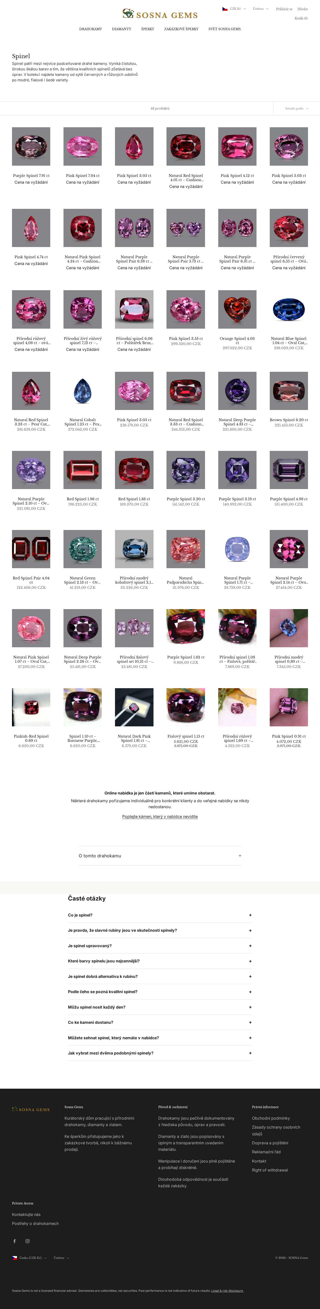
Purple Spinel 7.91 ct (31, 176)
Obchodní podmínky (271, 1118)
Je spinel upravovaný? (90, 945)
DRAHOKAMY (90, 29)
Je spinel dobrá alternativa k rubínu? (103, 976)
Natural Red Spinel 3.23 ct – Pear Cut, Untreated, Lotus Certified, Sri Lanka (31, 422)
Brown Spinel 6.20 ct (289, 420)
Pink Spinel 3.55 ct (186, 339)
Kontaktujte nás (26, 1214)
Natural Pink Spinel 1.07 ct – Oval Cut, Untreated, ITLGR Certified (31, 659)
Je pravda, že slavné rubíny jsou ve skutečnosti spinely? (122, 930)
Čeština (258, 8)
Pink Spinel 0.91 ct (289, 736)
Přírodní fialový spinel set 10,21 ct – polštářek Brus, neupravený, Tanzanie (134, 659)
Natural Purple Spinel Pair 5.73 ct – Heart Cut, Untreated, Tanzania (186, 259)
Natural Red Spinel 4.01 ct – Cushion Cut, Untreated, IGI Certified (186, 178)
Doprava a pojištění (270, 1142)
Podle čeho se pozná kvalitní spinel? (103, 991)
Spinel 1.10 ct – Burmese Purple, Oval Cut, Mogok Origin (83, 738)
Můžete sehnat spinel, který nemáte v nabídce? (113, 1037)
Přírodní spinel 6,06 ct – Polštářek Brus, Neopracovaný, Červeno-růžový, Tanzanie (134, 341)
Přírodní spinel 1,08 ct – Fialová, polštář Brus (237, 659)
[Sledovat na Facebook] (14, 1241)
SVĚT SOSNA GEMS (224, 29)
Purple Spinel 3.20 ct (186, 499)
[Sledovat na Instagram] (27, 1241)
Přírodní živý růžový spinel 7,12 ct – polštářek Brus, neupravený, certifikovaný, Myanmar (83, 341)
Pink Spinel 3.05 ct (134, 176)
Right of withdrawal (270, 1170)
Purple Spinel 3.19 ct (237, 499)
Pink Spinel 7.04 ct (83, 176)
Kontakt (259, 1161)
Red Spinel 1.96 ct (83, 499)
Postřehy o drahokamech (35, 1223)
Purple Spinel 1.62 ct (185, 657)
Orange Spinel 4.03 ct (237, 341)
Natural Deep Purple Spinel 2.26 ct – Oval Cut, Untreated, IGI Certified (83, 659)
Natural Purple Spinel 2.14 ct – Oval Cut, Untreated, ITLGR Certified (288, 580)
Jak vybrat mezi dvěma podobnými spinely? (111, 1052)
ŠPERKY (147, 29)
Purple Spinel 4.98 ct (289, 499)
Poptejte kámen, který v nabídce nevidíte (160, 816)
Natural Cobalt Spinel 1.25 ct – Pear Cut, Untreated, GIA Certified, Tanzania (82, 422)
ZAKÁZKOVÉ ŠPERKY (181, 29)
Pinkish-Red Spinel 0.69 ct (31, 738)
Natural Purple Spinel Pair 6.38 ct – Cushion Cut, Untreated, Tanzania (134, 259)
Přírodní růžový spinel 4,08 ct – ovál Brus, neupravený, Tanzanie (31, 341)
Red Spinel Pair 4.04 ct (31, 580)
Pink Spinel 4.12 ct (237, 176)
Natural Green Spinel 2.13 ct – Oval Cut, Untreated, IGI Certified (82, 580)
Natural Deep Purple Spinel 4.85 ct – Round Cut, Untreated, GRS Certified (237, 422)
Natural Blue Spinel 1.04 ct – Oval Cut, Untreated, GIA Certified (288, 341)
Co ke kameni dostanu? (90, 1022)
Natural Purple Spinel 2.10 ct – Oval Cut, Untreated (31, 501)
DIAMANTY (121, 29)
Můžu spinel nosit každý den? (97, 1007)
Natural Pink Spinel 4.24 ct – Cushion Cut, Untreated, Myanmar (82, 259)
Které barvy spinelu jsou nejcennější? (104, 960)
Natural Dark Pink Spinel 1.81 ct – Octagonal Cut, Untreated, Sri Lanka (134, 738)
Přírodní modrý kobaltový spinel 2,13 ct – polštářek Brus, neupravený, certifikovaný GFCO (134, 580)
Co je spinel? (80, 915)
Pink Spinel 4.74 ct (31, 257)
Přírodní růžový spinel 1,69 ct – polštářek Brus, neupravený (237, 738)
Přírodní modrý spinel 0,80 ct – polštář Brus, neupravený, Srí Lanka (288, 659)
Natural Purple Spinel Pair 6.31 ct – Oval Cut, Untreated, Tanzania (237, 259)
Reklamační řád (266, 1151)
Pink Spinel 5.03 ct (289, 176)
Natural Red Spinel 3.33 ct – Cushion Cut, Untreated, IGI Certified (186, 422)
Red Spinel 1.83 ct (134, 499)
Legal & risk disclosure (227, 1291)
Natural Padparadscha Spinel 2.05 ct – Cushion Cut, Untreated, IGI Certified (186, 580)
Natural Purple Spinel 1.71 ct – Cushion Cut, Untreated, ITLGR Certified (237, 580)
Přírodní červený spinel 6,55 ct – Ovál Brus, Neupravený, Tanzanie (288, 259)
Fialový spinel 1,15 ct (186, 736)
